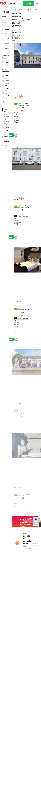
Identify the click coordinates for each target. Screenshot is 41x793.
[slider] (3, 20)
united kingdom (15, 10)
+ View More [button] (5, 101)
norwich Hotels (22, 10)
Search (28, 3)
